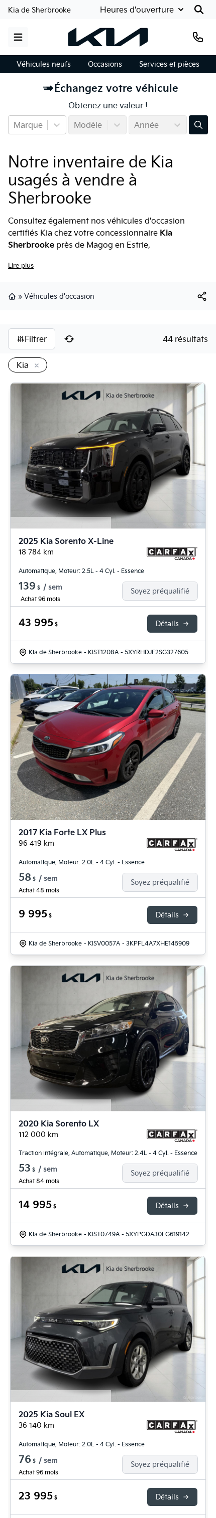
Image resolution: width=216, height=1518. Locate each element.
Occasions (105, 64)
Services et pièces (169, 64)
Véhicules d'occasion (59, 296)
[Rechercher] (199, 10)
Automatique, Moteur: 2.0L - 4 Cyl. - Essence (82, 862)
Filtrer (36, 338)
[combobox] (15, 125)
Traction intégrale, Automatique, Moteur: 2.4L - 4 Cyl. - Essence (108, 1153)
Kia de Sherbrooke (39, 10)
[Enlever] (35, 366)
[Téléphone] (198, 37)
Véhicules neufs (44, 64)
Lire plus (21, 265)
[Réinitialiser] (69, 338)
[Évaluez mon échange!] (198, 124)
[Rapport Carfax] (172, 553)
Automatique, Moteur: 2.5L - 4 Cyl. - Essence (81, 570)
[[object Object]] (202, 296)
